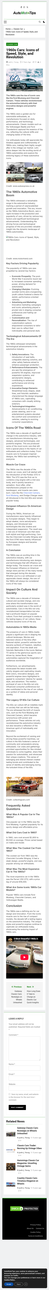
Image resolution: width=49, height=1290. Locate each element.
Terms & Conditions (35, 1236)
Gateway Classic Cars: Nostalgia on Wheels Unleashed (27, 1131)
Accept (9, 1284)
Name (12, 1064)
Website (12, 1084)
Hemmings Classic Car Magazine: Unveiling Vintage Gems (28, 1163)
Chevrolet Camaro (31, 493)
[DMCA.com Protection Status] (24, 1211)
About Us (30, 1228)
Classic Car (12, 44)
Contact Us (40, 1228)
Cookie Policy (35, 1232)
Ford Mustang (12, 495)
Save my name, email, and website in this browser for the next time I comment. (24, 1097)
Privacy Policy (35, 1225)
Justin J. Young (13, 62)
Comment (13, 1035)
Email (12, 1074)
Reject (19, 1284)
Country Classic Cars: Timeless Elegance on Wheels (27, 1181)
